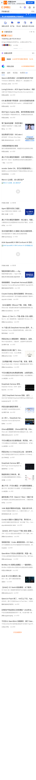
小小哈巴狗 (5, 378)
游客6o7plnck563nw (7, 311)
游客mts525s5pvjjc (7, 559)
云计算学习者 (5, 344)
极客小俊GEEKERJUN (8, 140)
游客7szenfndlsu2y (7, 237)
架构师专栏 (5, 469)
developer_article (6, 84)
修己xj (3, 129)
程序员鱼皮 (5, 333)
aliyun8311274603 (7, 299)
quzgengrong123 (6, 401)
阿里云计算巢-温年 (7, 570)
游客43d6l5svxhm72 (7, 435)
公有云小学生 (5, 627)
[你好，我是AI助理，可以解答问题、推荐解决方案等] (25, 7)
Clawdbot (4, 548)
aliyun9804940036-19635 (9, 525)
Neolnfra (4, 390)
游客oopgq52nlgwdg (7, 615)
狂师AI (3, 423)
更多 (33, 53)
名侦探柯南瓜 (5, 174)
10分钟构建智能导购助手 (27, 66)
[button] (16, 48)
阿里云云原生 (5, 95)
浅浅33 (3, 582)
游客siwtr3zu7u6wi (7, 356)
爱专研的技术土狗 (6, 514)
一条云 (3, 163)
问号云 (3, 225)
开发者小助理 (5, 203)
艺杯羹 (3, 480)
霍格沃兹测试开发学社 (8, 288)
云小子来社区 (5, 457)
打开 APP (30, 2)
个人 (32, 11)
